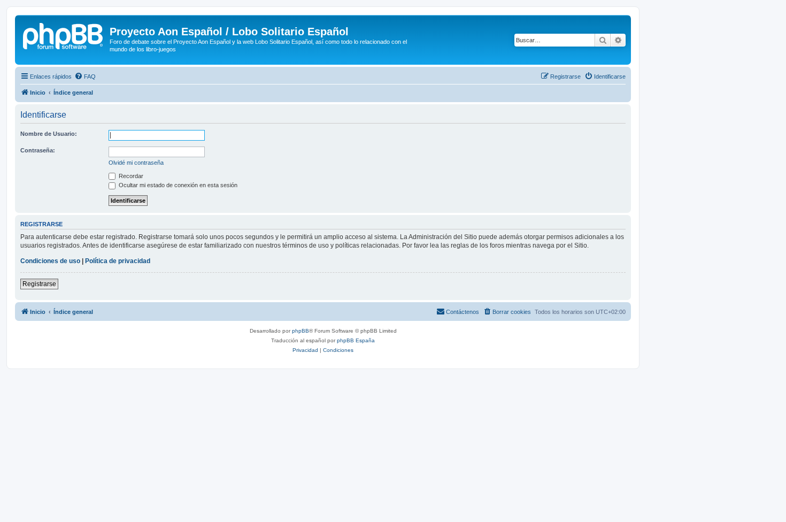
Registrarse (39, 284)
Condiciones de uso (50, 261)
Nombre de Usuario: (48, 133)
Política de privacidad (117, 261)
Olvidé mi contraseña (136, 162)
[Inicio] (64, 35)
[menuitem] (85, 76)
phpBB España (356, 340)
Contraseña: (37, 150)
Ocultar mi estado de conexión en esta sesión (177, 185)
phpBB (300, 331)
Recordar (130, 176)
